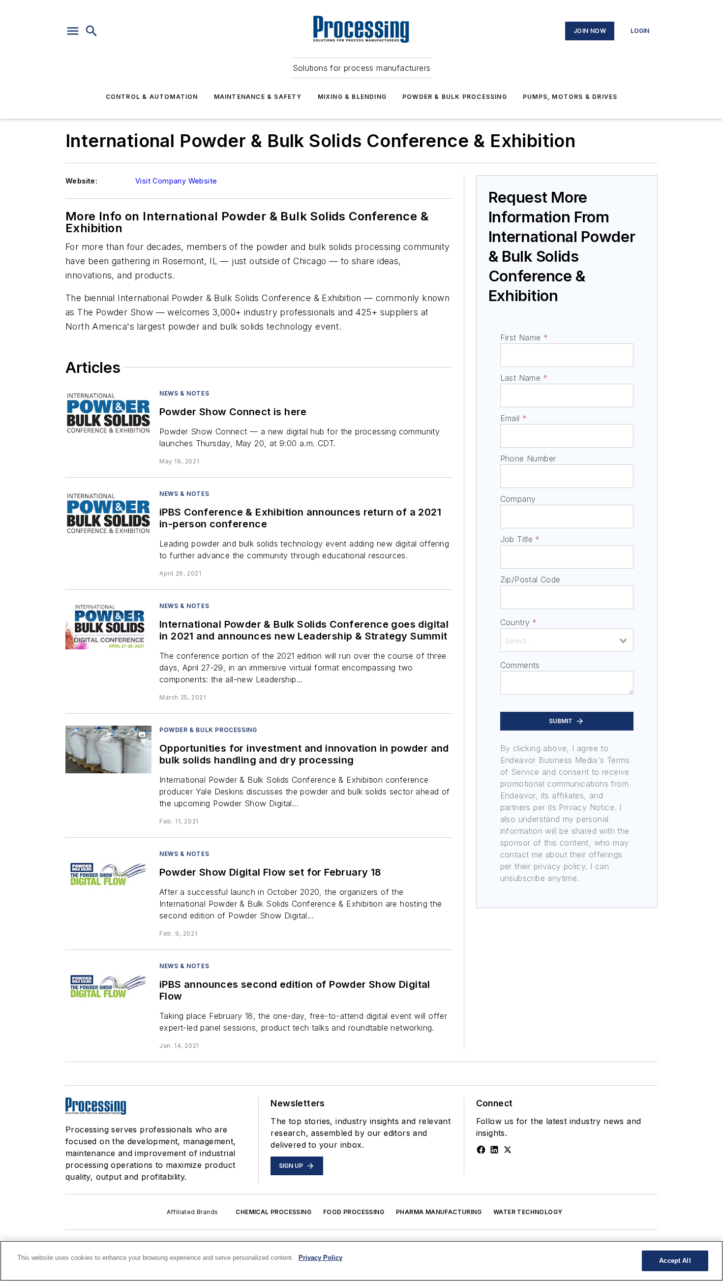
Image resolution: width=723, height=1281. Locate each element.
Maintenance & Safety (258, 96)
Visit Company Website (176, 181)
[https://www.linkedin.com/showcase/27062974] (494, 1150)
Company (518, 499)
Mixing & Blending (352, 96)
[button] (72, 31)
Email (513, 418)
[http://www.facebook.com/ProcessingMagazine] (481, 1150)
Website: (81, 181)
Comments (520, 665)
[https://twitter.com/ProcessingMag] (507, 1150)
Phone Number (528, 458)
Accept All (675, 1260)
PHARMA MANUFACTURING (439, 1212)
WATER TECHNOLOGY (527, 1212)
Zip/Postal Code (530, 579)
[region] (361, 1261)
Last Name (524, 378)
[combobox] (566, 640)
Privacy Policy (320, 1257)
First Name (524, 337)
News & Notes (184, 393)
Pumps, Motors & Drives (570, 96)
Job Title (520, 539)
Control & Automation (152, 96)
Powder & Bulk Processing (454, 96)
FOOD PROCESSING (353, 1212)
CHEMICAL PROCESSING (273, 1212)
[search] (91, 31)
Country (518, 622)
